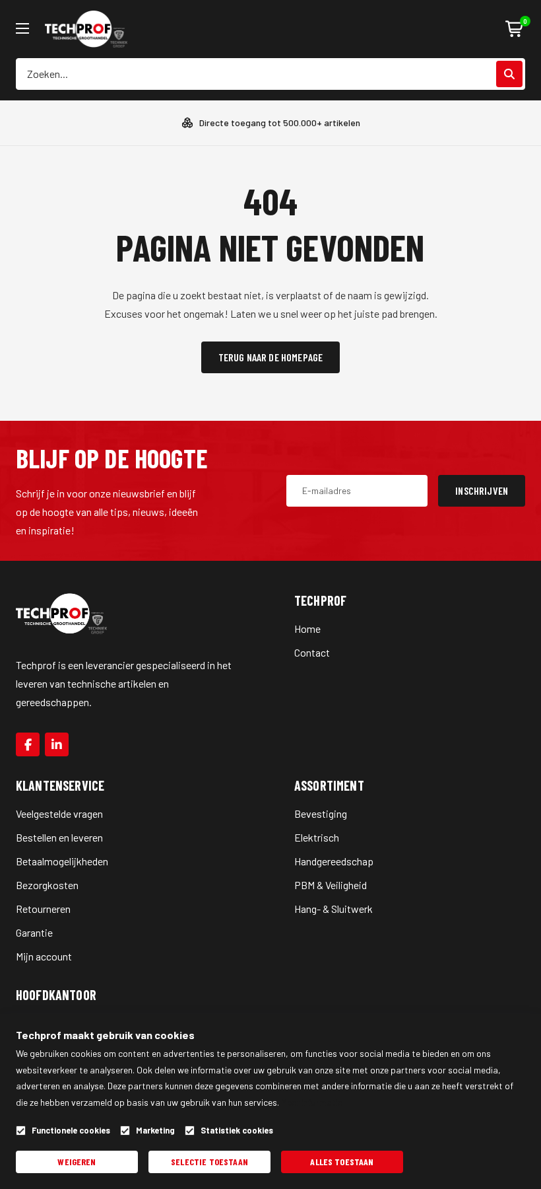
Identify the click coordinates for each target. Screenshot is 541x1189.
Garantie (34, 932)
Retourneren (43, 908)
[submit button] (509, 74)
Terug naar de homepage (270, 357)
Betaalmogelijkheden (62, 861)
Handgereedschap (333, 861)
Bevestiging (320, 813)
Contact (312, 652)
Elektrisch (316, 837)
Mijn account (44, 956)
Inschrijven (481, 490)
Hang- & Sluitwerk (333, 908)
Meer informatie (311, 1102)
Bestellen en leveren (59, 837)
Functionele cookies (71, 1130)
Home (307, 628)
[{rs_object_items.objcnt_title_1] (28, 744)
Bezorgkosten (47, 885)
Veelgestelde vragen (59, 813)
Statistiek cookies (237, 1130)
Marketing (155, 1130)
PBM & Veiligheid (330, 885)
